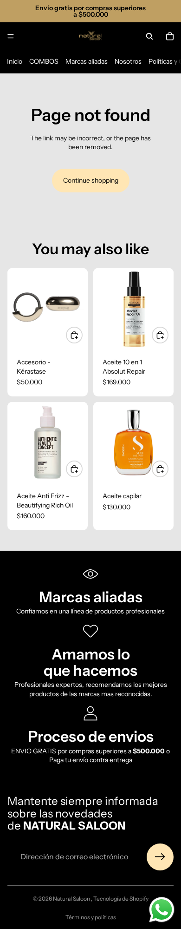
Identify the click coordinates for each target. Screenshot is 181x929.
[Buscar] (149, 36)
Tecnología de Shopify (121, 898)
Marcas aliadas (86, 61)
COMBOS (43, 61)
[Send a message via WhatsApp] (161, 909)
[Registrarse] (160, 856)
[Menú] (10, 36)
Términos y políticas (90, 917)
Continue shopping (90, 180)
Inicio (14, 61)
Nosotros (128, 61)
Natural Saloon (72, 898)
